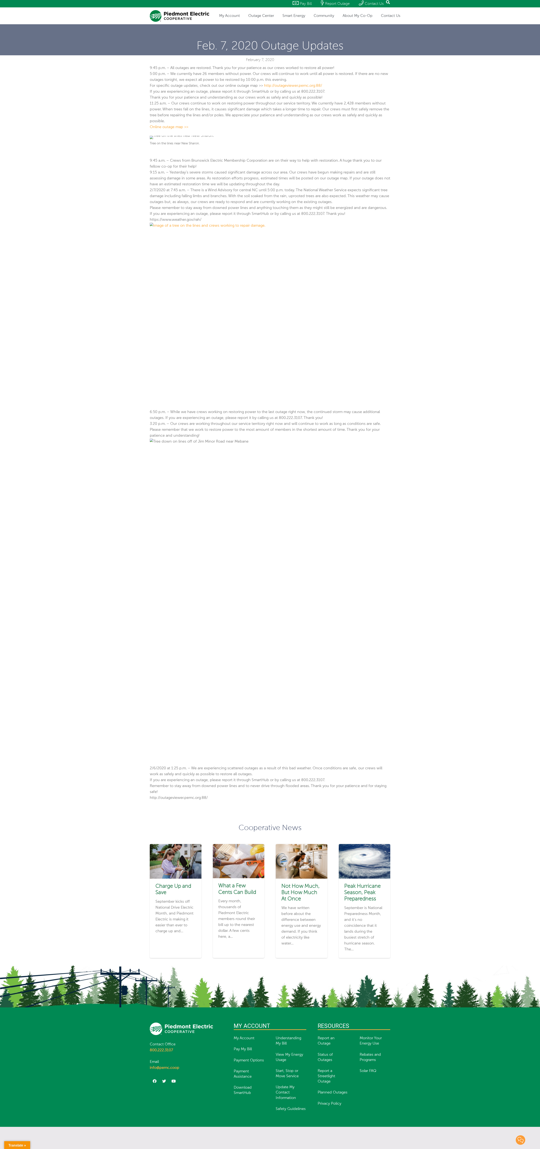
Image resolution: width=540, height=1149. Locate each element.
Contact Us (374, 4)
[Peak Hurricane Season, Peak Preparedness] (364, 847)
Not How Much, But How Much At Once (300, 893)
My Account (244, 1038)
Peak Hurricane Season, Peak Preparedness (362, 893)
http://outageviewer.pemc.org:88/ (293, 86)
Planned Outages (332, 1092)
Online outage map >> (169, 127)
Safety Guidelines (291, 1109)
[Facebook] (154, 1081)
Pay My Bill (243, 1049)
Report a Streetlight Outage (326, 1076)
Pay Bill (305, 4)
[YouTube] (173, 1081)
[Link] (179, 16)
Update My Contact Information (286, 1092)
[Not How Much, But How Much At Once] (301, 847)
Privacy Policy (329, 1104)
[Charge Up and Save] (175, 847)
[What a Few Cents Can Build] (239, 847)
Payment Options (249, 1060)
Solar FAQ (368, 1071)
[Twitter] (164, 1081)
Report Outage (337, 4)
